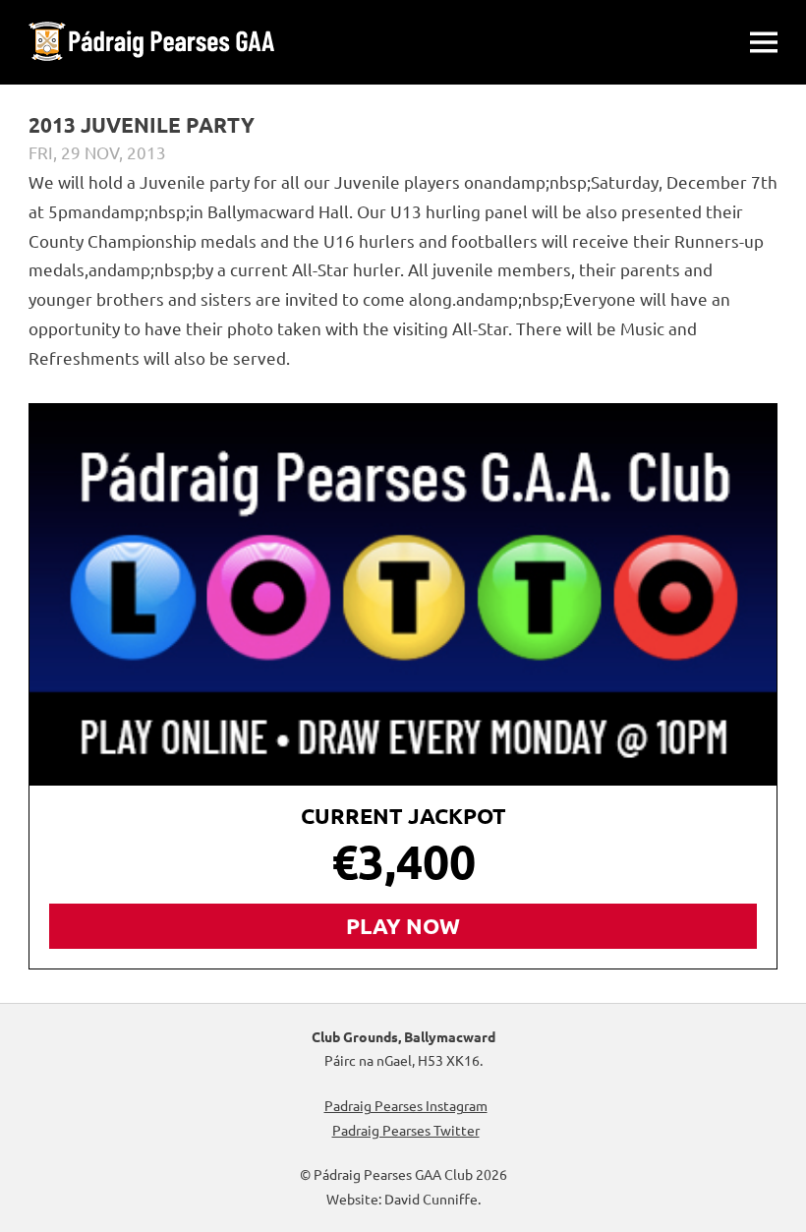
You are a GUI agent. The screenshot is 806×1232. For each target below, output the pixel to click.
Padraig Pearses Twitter (406, 1130)
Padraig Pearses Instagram (406, 1105)
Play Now (403, 925)
